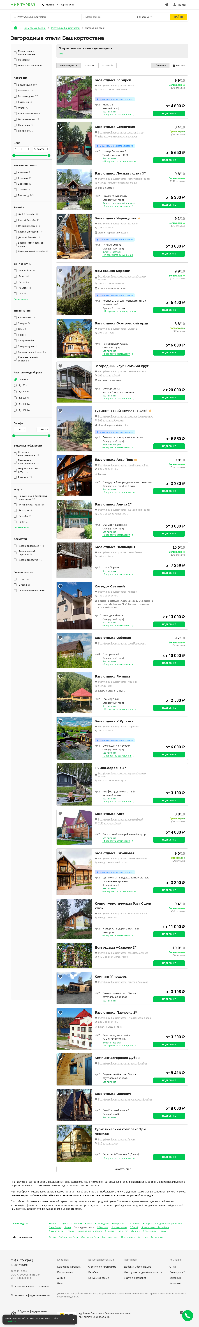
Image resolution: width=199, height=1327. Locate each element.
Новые (163, 1231)
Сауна (24, 282)
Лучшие (135, 1231)
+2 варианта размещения (116, 574)
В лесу (24, 579)
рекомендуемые (68, 65)
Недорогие (118, 1223)
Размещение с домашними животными (33, 498)
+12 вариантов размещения (117, 311)
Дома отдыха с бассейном (155, 1227)
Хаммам (25, 288)
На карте (180, 65)
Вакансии (175, 1277)
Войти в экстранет (135, 1277)
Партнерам (130, 1259)
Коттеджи (143, 1237)
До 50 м (23, 385)
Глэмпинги (157, 1237)
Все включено (119, 1227)
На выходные (102, 1223)
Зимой (52, 1223)
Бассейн (25, 516)
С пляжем (77, 1223)
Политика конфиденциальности (30, 1295)
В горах (24, 585)
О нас (172, 1266)
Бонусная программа (101, 1259)
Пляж (23, 522)
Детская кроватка (30, 560)
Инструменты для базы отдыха (143, 1272)
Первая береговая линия (33, 590)
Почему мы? (177, 1272)
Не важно (24, 379)
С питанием (133, 1223)
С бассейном (149, 1231)
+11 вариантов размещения (117, 161)
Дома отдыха (56, 1231)
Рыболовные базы (68, 1237)
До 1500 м (24, 410)
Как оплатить (65, 1272)
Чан (22, 293)
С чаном (109, 1231)
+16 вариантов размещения (117, 1045)
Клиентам (63, 1259)
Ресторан (25, 510)
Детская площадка (31, 546)
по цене (106, 65)
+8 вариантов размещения (117, 492)
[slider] (13, 155)
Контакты (175, 1283)
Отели (52, 1237)
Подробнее (169, 113)
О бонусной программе (102, 1266)
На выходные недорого (89, 1231)
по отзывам (89, 65)
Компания (175, 1259)
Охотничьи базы (90, 1237)
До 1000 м (24, 404)
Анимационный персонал (27, 553)
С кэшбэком (55, 1227)
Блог (60, 1283)
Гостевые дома (110, 1237)
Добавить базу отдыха (137, 1266)
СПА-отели (102, 1227)
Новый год (122, 1231)
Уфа (61, 53)
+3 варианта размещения (116, 206)
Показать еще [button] (21, 299)
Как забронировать (69, 1266)
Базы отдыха (20, 1223)
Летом (67, 1227)
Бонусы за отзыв (98, 1277)
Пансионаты (128, 1237)
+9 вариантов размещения (117, 114)
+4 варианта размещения (116, 354)
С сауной (63, 1223)
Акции (61, 1277)
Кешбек (93, 1272)
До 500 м (24, 398)
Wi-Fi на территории (31, 504)
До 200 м (24, 391)
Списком (161, 65)
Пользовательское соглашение (30, 1286)
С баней (134, 1227)
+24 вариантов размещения (117, 255)
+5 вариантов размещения (117, 398)
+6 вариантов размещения (117, 1158)
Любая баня (28, 270)
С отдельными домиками (168, 1223)
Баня (24, 276)
